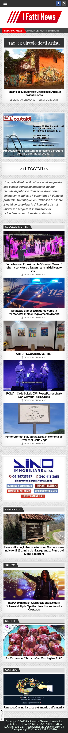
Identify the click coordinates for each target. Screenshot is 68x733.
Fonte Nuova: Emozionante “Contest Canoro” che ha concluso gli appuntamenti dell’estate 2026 (34, 267)
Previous (7, 477)
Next (60, 477)
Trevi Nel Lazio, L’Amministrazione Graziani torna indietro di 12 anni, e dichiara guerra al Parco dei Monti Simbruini (34, 550)
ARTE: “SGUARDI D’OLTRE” (34, 353)
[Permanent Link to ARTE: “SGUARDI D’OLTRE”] (34, 336)
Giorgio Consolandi (24, 100)
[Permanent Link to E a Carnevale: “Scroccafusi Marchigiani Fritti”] (34, 640)
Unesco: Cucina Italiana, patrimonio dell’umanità (34, 707)
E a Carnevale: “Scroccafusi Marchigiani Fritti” (34, 658)
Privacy (2, 716)
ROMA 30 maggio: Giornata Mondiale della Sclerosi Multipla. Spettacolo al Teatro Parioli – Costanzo (34, 606)
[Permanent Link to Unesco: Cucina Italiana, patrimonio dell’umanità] (34, 689)
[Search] (64, 3)
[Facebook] (58, 3)
